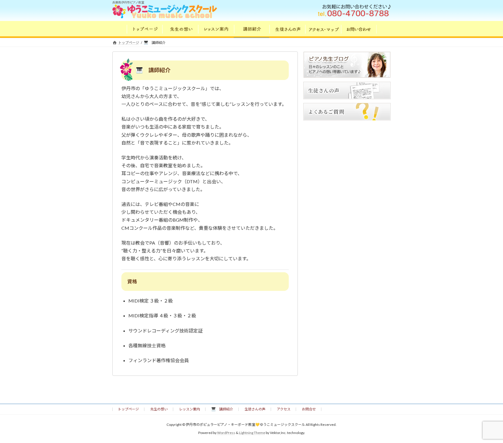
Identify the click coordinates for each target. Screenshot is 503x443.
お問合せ (309, 409)
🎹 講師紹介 (222, 409)
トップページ (128, 409)
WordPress (226, 433)
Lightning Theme (252, 433)
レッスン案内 (189, 409)
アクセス (284, 409)
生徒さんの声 (255, 409)
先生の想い (159, 409)
